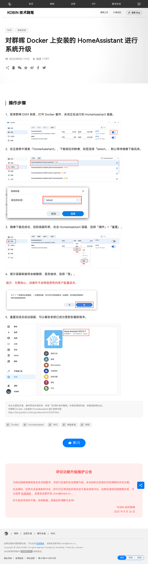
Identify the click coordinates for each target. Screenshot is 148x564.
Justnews (79, 547)
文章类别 (117, 12)
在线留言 (26, 493)
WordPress (60, 547)
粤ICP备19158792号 (47, 558)
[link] (139, 4)
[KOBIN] (10, 4)
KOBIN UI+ (27, 551)
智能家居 (21, 30)
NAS (9, 30)
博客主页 (104, 12)
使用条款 (19, 558)
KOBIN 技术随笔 (20, 12)
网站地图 (31, 558)
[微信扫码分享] (20, 68)
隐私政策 (8, 558)
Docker (15, 424)
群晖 (87, 424)
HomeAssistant (36, 424)
